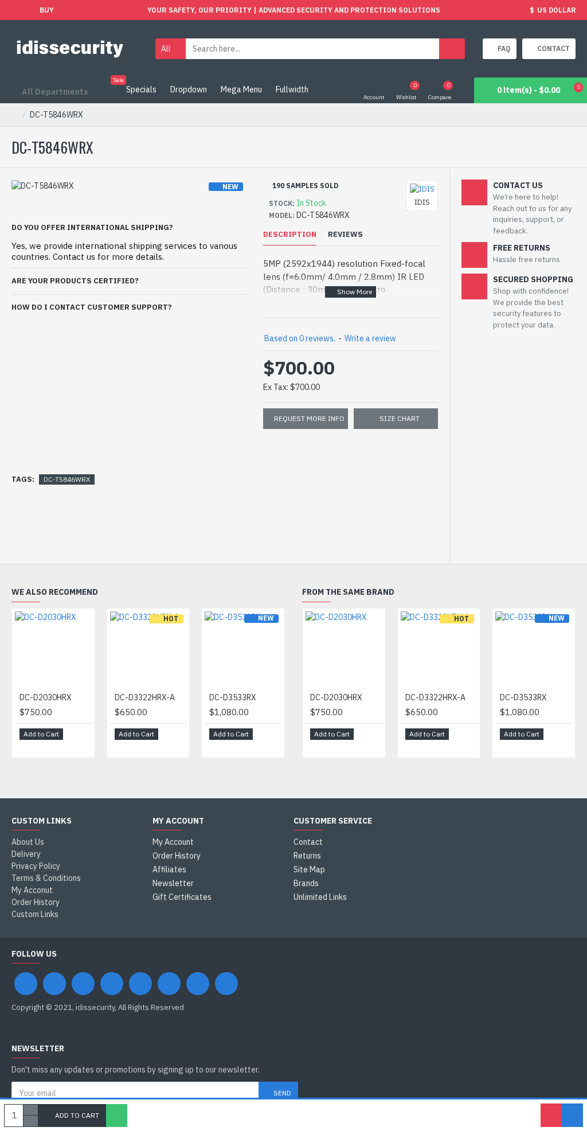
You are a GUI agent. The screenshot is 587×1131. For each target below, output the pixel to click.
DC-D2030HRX (45, 697)
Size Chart (399, 418)
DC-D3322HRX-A (145, 697)
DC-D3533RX (232, 697)
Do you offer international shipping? (92, 227)
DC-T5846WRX (67, 479)
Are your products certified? (75, 281)
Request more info (309, 418)
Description (289, 234)
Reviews (345, 234)
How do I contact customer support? (91, 307)
